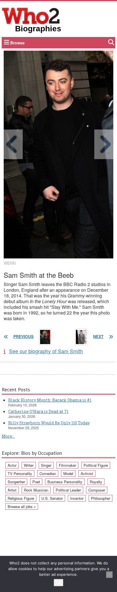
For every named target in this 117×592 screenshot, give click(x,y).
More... (8, 436)
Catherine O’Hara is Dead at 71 (38, 411)
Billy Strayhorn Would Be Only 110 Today (49, 423)
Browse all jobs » (22, 506)
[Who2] (31, 15)
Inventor (76, 498)
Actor (12, 465)
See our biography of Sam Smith (46, 351)
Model (68, 473)
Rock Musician (36, 490)
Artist (12, 490)
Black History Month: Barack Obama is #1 (49, 400)
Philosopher (100, 498)
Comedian (47, 473)
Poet (36, 481)
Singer (46, 465)
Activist (87, 473)
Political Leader (68, 490)
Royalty (96, 481)
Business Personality (64, 481)
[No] (109, 574)
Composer (96, 490)
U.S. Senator (52, 498)
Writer (29, 465)
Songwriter (16, 481)
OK (58, 582)
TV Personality (20, 473)
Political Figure (95, 465)
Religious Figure (21, 498)
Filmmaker (67, 465)
